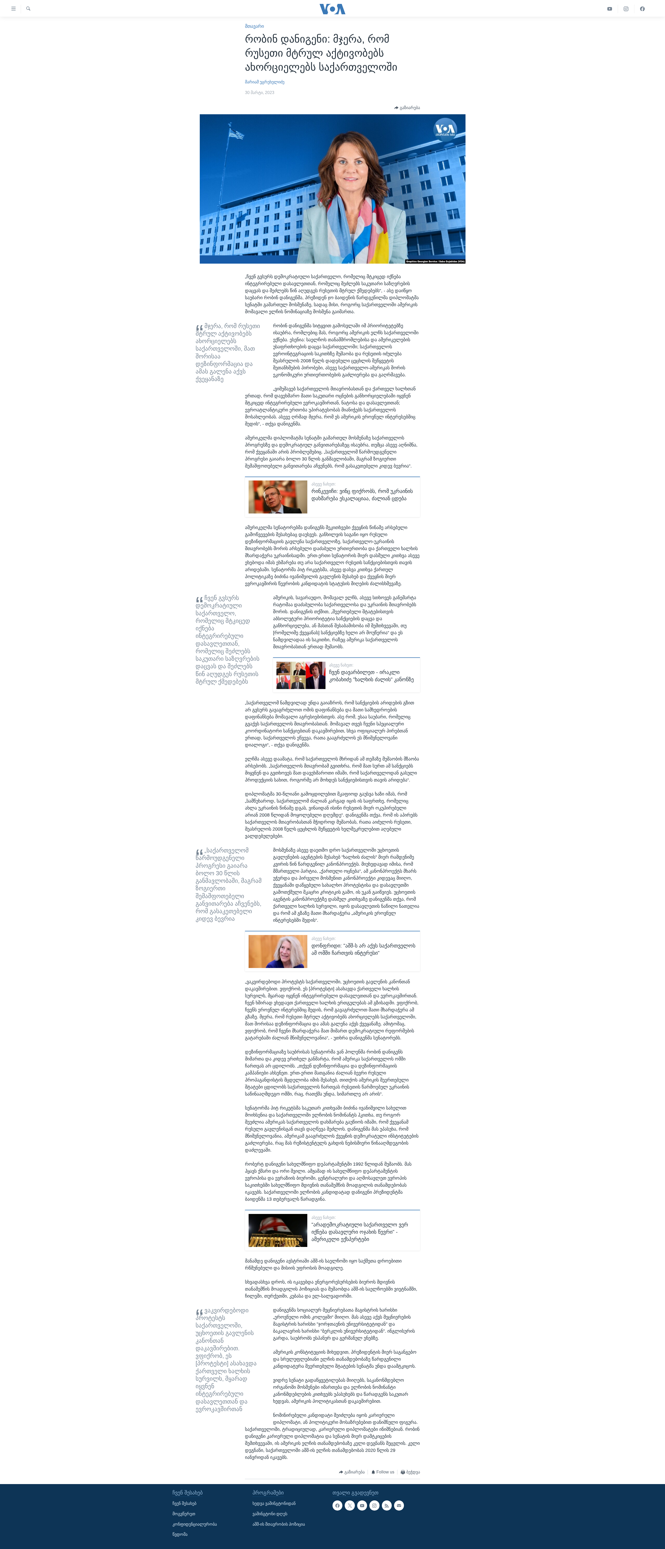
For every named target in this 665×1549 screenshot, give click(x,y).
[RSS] (387, 1506)
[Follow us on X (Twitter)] (350, 1506)
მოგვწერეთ (183, 1514)
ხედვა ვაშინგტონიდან (274, 1503)
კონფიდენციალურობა (194, 1524)
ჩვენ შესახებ (184, 1503)
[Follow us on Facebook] (337, 1506)
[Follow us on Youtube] (362, 1506)
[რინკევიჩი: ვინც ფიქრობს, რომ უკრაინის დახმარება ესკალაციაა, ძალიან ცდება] (278, 496)
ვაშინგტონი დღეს (269, 1514)
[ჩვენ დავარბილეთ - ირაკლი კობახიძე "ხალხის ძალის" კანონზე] (300, 675)
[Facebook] (642, 9)
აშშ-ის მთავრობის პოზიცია (278, 1524)
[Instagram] (626, 9)
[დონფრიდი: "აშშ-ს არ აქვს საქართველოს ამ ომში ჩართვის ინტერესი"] (278, 951)
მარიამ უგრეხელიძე (264, 82)
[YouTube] (610, 9)
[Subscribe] (399, 1506)
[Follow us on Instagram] (374, 1506)
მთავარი (254, 26)
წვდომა (180, 1534)
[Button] (407, 107)
